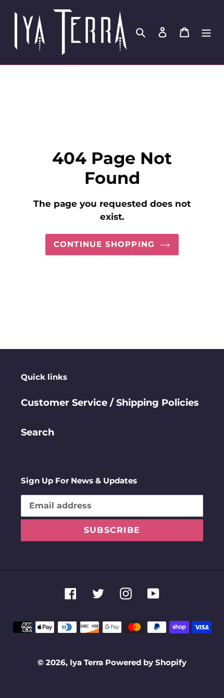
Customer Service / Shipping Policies (110, 402)
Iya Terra (87, 662)
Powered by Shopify (145, 662)
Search (37, 432)
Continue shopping (104, 244)
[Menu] (206, 32)
